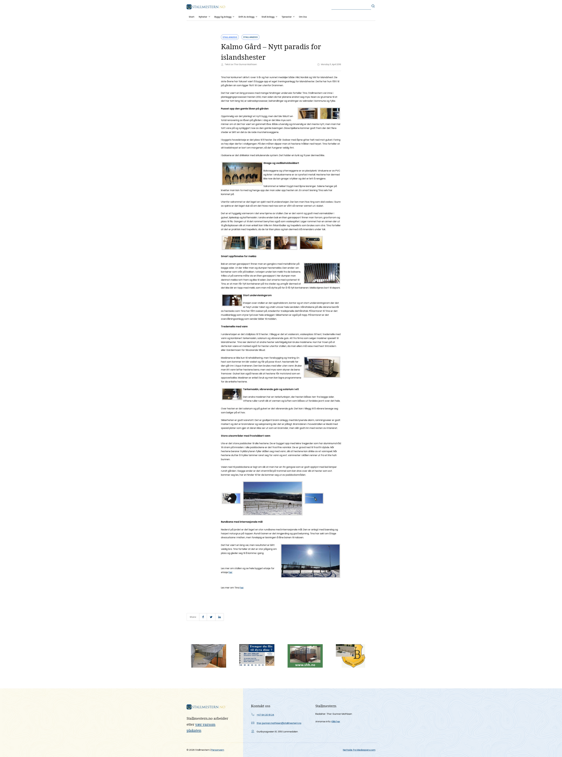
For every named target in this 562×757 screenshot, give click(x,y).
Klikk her (335, 721)
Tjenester (287, 16)
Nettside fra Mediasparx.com (359, 750)
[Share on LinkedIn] (219, 617)
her (230, 572)
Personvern (217, 750)
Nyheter (203, 16)
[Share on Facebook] (203, 617)
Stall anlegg (268, 16)
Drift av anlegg (247, 16)
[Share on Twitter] (211, 617)
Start (191, 16)
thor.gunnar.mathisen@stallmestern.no (279, 723)
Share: (193, 617)
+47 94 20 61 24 (265, 714)
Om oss (303, 16)
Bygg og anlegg (223, 16)
